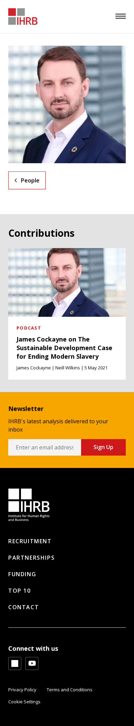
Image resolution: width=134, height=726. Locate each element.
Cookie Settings (24, 702)
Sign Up (103, 447)
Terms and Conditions (69, 689)
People (30, 180)
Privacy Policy (22, 689)
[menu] (120, 16)
